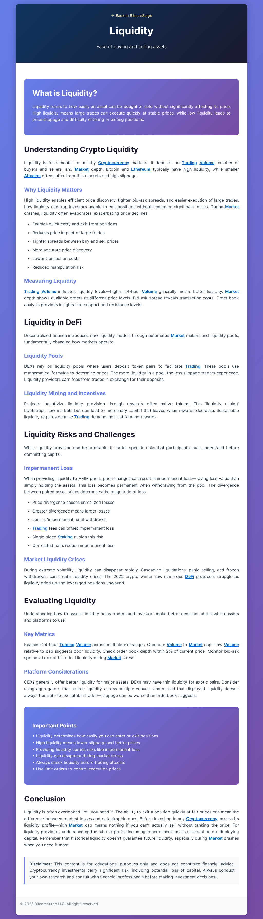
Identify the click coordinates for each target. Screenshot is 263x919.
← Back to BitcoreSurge (131, 15)
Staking (65, 536)
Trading (189, 162)
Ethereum (140, 169)
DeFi (189, 576)
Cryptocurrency (113, 162)
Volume (207, 162)
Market (82, 169)
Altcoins (32, 175)
